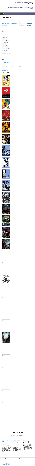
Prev (2, 74)
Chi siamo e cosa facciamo (7, 56)
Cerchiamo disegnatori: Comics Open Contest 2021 (11, 66)
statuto (11, 462)
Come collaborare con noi (6, 53)
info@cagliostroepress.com (6, 464)
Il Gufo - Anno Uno (5, 42)
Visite (28, 21)
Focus (8, 68)
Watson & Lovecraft (5, 45)
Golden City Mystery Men (6, 40)
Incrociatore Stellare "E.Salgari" (7, 48)
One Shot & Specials (5, 37)
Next (4, 74)
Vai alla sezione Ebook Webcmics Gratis (7, 425)
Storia (24, 440)
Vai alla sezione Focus (5, 70)
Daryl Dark (4, 43)
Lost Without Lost (5, 25)
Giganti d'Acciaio (5, 50)
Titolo (3, 21)
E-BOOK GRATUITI (5, 62)
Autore (21, 21)
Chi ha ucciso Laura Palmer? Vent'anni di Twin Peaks (9, 23)
